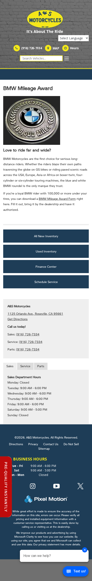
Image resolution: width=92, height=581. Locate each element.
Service (25, 366)
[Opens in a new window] (33, 487)
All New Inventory (46, 236)
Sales (9, 366)
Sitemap (44, 448)
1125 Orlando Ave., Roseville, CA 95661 (35, 313)
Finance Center (46, 266)
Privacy (33, 444)
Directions (16, 444)
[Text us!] (75, 572)
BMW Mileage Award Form (57, 198)
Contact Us (50, 444)
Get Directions (17, 319)
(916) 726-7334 (27, 334)
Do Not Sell (71, 444)
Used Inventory (46, 251)
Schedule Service (46, 282)
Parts (40, 366)
